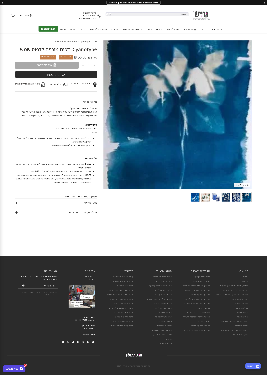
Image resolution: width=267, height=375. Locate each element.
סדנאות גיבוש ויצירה (133, 29)
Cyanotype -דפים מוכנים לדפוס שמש (72, 41)
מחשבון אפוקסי (203, 308)
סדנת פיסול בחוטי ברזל (124, 312)
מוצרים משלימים (165, 321)
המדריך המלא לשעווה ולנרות (198, 299)
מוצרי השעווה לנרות (163, 308)
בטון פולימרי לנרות (164, 281)
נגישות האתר (242, 317)
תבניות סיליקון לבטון (163, 294)
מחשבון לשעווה (203, 321)
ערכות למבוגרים (78, 29)
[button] (26, 15)
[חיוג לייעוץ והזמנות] (100, 16)
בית (95, 41)
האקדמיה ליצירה (99, 29)
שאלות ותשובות (241, 308)
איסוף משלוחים (241, 326)
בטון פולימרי (218, 29)
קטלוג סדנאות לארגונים (123, 277)
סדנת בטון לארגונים (125, 286)
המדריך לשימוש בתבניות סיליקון (196, 286)
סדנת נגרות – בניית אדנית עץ (121, 290)
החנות (115, 29)
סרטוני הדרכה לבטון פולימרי (198, 312)
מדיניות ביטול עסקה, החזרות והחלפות (232, 294)
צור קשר (244, 281)
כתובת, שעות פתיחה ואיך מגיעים (234, 286)
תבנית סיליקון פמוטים (162, 303)
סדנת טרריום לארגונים (124, 317)
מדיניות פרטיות (241, 303)
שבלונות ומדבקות (164, 326)
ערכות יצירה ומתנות (163, 317)
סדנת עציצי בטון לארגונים (122, 326)
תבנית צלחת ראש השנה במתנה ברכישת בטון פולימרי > (133, 2)
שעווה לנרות (174, 29)
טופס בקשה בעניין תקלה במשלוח (234, 321)
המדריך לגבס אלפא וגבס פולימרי (196, 330)
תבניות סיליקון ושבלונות (196, 29)
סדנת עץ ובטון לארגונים (123, 321)
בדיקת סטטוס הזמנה (239, 334)
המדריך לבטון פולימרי (200, 294)
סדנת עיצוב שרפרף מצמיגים (122, 299)
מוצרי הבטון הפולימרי (162, 277)
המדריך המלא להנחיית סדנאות (197, 290)
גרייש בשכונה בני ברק (162, 334)
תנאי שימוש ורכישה (240, 299)
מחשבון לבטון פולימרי (200, 326)
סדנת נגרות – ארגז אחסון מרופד (120, 294)
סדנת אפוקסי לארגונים (124, 303)
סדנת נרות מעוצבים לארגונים (121, 308)
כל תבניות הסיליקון (163, 290)
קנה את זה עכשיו (56, 74)
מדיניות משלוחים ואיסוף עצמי (235, 290)
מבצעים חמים (48, 28)
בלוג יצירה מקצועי (202, 277)
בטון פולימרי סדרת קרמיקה (160, 286)
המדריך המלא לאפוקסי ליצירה (197, 303)
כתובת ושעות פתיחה (87, 18)
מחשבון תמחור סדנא (201, 281)
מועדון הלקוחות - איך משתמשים (234, 330)
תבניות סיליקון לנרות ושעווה (159, 299)
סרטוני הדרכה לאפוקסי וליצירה (196, 317)
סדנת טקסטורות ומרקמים (123, 281)
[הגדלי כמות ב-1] (95, 65)
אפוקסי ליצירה (155, 29)
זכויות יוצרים (242, 312)
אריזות (63, 29)
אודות (245, 277)
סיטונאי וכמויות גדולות (162, 330)
